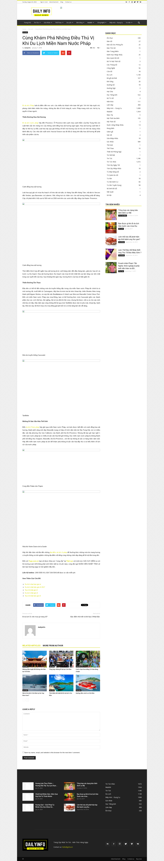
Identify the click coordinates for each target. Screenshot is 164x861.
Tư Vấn (128, 23)
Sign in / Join (44, 2)
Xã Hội (109, 195)
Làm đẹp (110, 105)
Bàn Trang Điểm (113, 51)
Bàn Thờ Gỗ (111, 48)
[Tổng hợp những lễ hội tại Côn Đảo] (61, 659)
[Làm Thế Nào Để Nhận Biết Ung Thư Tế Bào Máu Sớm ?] (111, 254)
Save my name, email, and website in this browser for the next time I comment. (52, 752)
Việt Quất (110, 192)
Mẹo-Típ (110, 115)
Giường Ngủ (111, 88)
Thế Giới (110, 145)
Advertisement (53, 2)
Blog (61, 2)
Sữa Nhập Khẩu (112, 138)
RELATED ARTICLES (31, 645)
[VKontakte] (140, 1)
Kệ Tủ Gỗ (110, 98)
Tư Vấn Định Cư (112, 182)
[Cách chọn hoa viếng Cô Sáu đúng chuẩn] (88, 659)
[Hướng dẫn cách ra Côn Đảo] (88, 683)
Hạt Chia (110, 91)
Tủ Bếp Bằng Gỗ (113, 172)
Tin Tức (36, 23)
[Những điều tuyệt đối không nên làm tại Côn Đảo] (34, 659)
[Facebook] (129, 1)
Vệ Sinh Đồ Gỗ (112, 188)
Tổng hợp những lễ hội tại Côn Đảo (60, 669)
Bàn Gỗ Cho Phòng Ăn (115, 45)
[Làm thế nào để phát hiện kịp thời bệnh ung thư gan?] (111, 241)
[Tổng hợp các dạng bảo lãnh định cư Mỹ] (111, 214)
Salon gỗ (110, 132)
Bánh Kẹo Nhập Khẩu (114, 55)
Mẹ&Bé (89, 23)
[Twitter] (135, 1)
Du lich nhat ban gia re (33, 584)
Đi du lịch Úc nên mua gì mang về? (35, 617)
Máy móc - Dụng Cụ (112, 797)
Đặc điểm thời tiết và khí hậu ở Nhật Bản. (85, 617)
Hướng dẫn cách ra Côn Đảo (85, 693)
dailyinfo (27, 48)
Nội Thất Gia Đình (113, 118)
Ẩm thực (110, 38)
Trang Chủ (27, 23)
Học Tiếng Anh (112, 95)
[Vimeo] (137, 1)
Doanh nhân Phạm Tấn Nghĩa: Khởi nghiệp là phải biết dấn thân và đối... (128, 265)
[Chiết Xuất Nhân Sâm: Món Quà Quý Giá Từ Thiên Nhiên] (28, 797)
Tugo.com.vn (34, 561)
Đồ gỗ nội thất (112, 78)
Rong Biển (110, 128)
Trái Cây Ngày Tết (113, 165)
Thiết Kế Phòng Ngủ (114, 152)
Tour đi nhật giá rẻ (31, 590)
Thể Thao (58, 23)
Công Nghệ (101, 23)
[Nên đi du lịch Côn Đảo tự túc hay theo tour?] (34, 683)
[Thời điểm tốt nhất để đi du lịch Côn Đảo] (61, 683)
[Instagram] (132, 1)
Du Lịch (69, 23)
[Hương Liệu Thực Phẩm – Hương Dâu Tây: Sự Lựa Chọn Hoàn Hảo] (28, 786)
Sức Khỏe (47, 23)
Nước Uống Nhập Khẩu (115, 125)
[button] (139, 23)
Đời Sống (79, 23)
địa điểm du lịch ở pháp (58, 552)
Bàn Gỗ (109, 41)
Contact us (68, 2)
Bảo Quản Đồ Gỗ (113, 58)
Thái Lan (69, 561)
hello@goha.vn (67, 847)
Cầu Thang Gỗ (112, 65)
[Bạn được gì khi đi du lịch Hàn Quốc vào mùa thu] (111, 227)
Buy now (139, 859)
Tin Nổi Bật (111, 155)
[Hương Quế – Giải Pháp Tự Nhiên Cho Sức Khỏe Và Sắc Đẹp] (28, 807)
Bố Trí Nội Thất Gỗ (113, 61)
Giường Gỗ (110, 85)
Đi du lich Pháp (28, 105)
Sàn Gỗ (109, 135)
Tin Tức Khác (111, 162)
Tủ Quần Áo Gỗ (112, 175)
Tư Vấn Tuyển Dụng (114, 185)
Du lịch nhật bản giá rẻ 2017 (35, 587)
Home (24, 29)
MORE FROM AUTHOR (53, 645)
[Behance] (126, 1)
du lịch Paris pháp (32, 427)
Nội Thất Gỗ (111, 122)
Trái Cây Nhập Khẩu (114, 168)
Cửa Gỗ (109, 71)
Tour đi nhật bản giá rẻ (33, 596)
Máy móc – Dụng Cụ (116, 23)
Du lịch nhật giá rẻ (31, 593)
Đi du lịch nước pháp (30, 123)
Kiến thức (110, 101)
